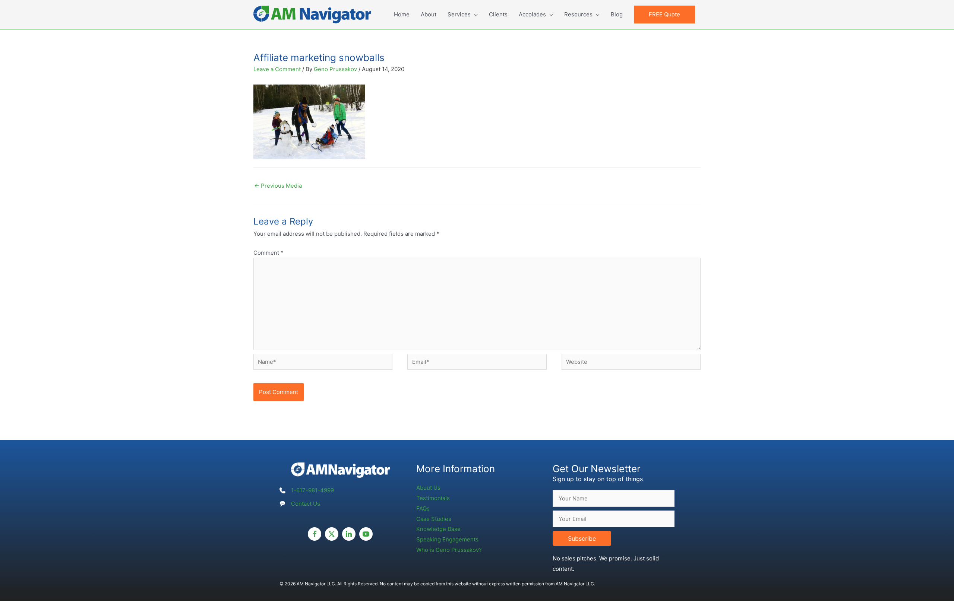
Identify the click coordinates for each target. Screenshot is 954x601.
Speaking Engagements (447, 539)
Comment (268, 252)
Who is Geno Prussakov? (449, 549)
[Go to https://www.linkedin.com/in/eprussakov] (349, 534)
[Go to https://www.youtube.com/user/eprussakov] (366, 534)
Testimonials (433, 498)
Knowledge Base (438, 528)
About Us (428, 487)
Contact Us (305, 503)
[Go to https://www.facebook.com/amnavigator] (314, 534)
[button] (664, 14)
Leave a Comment (277, 69)
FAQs (423, 508)
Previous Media (278, 185)
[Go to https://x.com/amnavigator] (331, 534)
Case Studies (433, 518)
